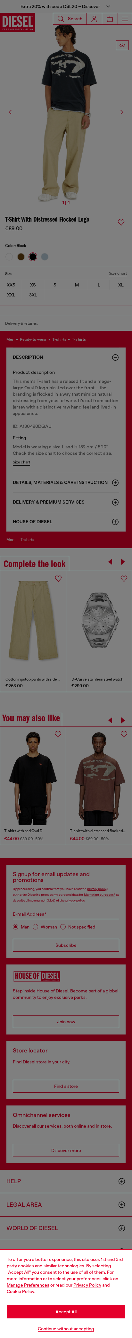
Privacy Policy (87, 1285)
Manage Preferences (28, 1285)
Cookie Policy (20, 1291)
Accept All (66, 1311)
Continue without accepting (66, 1328)
